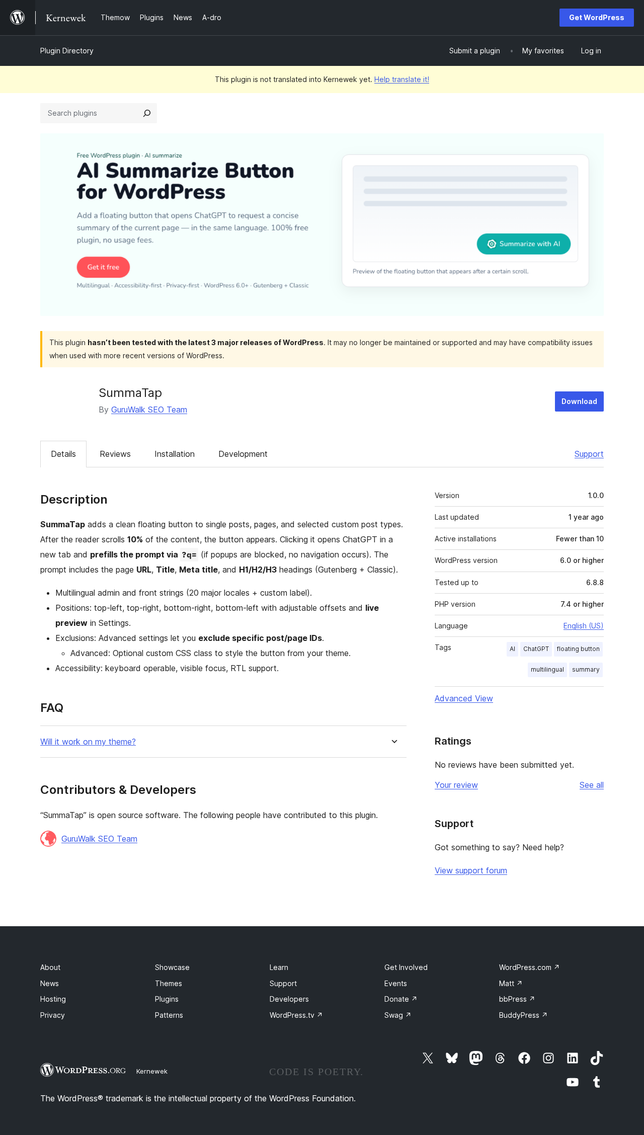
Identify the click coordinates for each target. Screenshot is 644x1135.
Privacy (52, 1015)
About (50, 967)
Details (63, 454)
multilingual (547, 669)
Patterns (169, 1015)
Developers (289, 999)
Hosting (53, 999)
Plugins (167, 999)
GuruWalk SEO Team (149, 409)
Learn (279, 967)
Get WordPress (596, 17)
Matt (511, 983)
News (49, 983)
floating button (578, 649)
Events (395, 983)
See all (592, 785)
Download (579, 401)
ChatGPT (536, 649)
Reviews (115, 454)
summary (586, 669)
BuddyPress (523, 1015)
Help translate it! (401, 79)
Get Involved (406, 967)
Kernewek (152, 1071)
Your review (456, 785)
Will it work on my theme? (88, 742)
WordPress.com (529, 967)
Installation (174, 454)
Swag (398, 1015)
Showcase (172, 967)
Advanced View (464, 698)
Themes (168, 983)
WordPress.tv (296, 1015)
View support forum (471, 870)
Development (243, 454)
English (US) (584, 625)
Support (589, 454)
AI (512, 649)
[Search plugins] (147, 113)
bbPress (517, 999)
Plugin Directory (67, 50)
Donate (401, 999)
